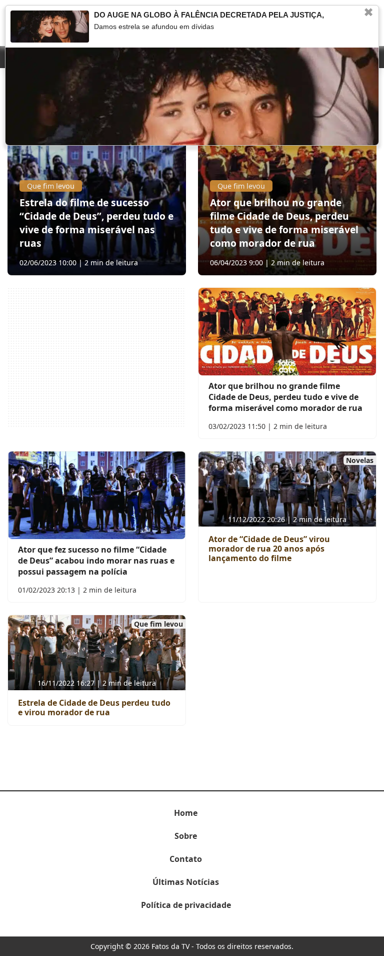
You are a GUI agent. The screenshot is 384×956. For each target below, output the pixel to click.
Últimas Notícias (185, 881)
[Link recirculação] (49, 27)
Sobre (185, 835)
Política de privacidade (186, 904)
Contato (186, 858)
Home (186, 812)
